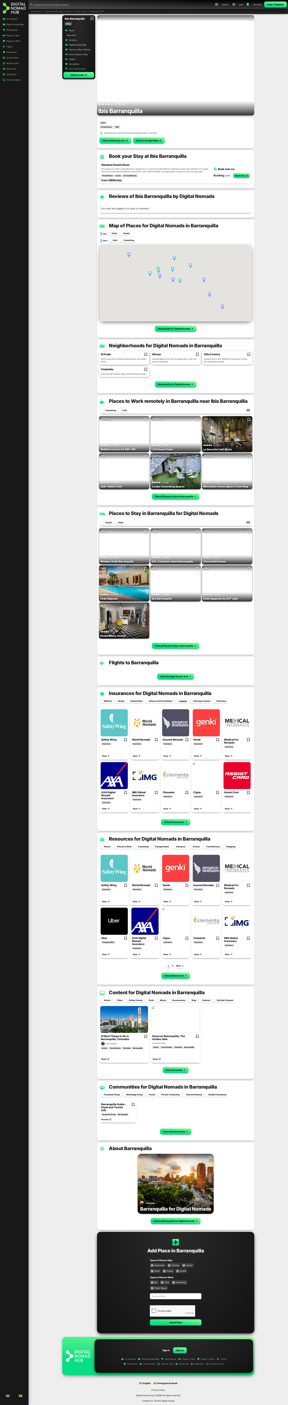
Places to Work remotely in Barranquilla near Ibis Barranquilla (178, 401)
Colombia (126, 1048)
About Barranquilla (130, 1148)
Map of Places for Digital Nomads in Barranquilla (163, 226)
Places (107, 846)
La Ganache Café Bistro (217, 449)
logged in (121, 208)
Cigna (197, 792)
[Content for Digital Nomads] (124, 1019)
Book (151, 1000)
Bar (156, 1282)
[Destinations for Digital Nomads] (176, 1184)
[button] (78, 75)
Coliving (175, 1265)
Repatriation (137, 701)
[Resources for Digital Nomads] (114, 722)
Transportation (162, 846)
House (169, 1271)
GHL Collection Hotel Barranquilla (172, 561)
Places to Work (124, 846)
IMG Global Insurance (139, 794)
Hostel (126, 233)
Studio (183, 1271)
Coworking (129, 240)
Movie (163, 1000)
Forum (152, 1094)
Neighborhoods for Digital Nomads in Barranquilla (165, 345)
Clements (169, 792)
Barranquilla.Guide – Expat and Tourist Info (113, 1107)
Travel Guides (115, 1048)
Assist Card (231, 792)
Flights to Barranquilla (134, 663)
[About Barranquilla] (102, 1148)
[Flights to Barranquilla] (102, 662)
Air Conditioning (129, 176)
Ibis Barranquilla (162, 598)
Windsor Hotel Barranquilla (117, 561)
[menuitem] (8, 1396)
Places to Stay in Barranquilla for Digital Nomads (163, 513)
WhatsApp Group (134, 1094)
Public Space (160, 1288)
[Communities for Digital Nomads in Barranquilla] (102, 1087)
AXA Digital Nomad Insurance (108, 795)
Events (196, 846)
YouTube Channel (224, 1000)
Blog (194, 1000)
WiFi (117, 127)
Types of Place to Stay (161, 1260)
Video (120, 1000)
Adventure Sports (201, 701)
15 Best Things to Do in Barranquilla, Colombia (115, 1038)
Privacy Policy (158, 1390)
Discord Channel (194, 1094)
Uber (104, 938)
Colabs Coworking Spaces (168, 486)
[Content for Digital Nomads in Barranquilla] (102, 992)
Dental (121, 701)
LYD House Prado (162, 449)
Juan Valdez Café (111, 486)
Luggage (183, 701)
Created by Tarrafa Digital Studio (158, 1400)
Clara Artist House (214, 561)
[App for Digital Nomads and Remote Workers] (14, 8)
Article (107, 1000)
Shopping (230, 846)
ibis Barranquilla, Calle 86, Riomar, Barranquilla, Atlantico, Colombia (130, 133)
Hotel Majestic (109, 598)
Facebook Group (112, 1094)
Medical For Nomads (231, 741)
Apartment (159, 1265)
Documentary (178, 1000)
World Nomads (141, 739)
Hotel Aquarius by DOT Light (220, 598)
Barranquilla (137, 1048)
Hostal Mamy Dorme (112, 635)
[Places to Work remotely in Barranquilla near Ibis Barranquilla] (102, 401)
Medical (108, 701)
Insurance (106, 744)
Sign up (180, 1350)
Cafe (115, 240)
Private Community (170, 1094)
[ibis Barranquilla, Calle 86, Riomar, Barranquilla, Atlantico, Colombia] (101, 133)
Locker (118, 176)
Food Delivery (213, 846)
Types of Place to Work (161, 1277)
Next (178, 966)
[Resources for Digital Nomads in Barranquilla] (102, 839)
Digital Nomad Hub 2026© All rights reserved (158, 1395)
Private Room (106, 127)
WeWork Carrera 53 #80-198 (117, 449)
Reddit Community (217, 1094)
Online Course (135, 1000)
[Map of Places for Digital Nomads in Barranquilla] (102, 225)
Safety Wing (108, 739)
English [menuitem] (147, 1383)
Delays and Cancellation (160, 701)
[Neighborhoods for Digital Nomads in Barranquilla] (102, 345)
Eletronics (221, 701)
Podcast (206, 1000)
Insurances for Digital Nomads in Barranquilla (160, 693)
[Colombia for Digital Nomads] (142, 1203)
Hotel (68, 24)
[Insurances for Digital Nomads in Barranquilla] (102, 693)
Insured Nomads (173, 739)
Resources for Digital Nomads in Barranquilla (159, 839)
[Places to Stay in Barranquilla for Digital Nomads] (102, 513)
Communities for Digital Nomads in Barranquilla (163, 1087)
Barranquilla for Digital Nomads (175, 1209)
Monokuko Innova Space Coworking (225, 486)
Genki (197, 739)
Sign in (166, 1350)
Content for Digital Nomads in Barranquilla (157, 992)
